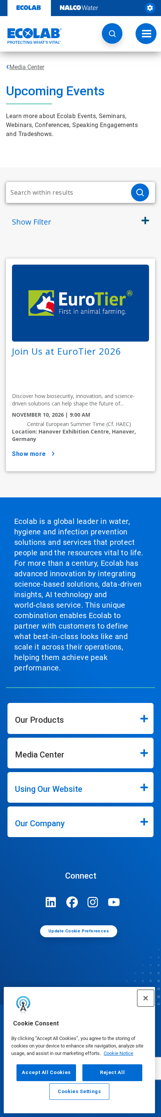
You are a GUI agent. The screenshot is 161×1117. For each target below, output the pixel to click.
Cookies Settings (79, 1091)
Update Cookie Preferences (78, 931)
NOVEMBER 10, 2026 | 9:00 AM (51, 414)
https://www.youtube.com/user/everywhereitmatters (113, 902)
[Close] (145, 998)
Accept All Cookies (46, 1072)
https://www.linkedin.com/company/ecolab (50, 902)
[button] (112, 33)
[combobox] (65, 192)
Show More (29, 453)
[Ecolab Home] (31, 36)
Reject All (112, 1072)
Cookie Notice (118, 1053)
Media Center (26, 67)
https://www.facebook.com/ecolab (71, 902)
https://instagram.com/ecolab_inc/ (92, 902)
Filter (31, 222)
